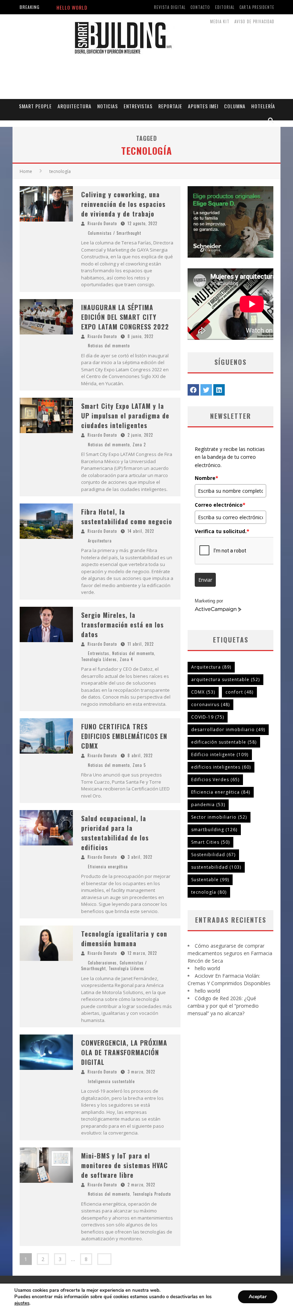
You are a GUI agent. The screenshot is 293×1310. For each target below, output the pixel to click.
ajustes (21, 1303)
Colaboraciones (102, 963)
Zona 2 (139, 444)
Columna (234, 106)
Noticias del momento (109, 345)
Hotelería (263, 106)
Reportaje (170, 106)
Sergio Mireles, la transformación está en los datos (122, 624)
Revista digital (169, 7)
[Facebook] (193, 390)
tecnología (209, 892)
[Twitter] (206, 390)
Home (26, 171)
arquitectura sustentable (225, 679)
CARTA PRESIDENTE (256, 7)
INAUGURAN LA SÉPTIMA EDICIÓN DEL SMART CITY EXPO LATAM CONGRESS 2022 (125, 317)
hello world (207, 968)
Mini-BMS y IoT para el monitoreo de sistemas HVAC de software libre (124, 1165)
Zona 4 (126, 659)
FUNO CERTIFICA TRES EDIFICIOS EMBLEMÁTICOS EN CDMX (124, 736)
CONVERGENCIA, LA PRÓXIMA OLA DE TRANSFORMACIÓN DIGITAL (124, 1052)
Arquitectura (74, 106)
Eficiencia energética (108, 866)
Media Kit (219, 21)
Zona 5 (139, 765)
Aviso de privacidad (254, 21)
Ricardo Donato (102, 223)
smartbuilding (214, 830)
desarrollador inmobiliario (228, 729)
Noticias (107, 106)
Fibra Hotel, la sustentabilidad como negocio (126, 516)
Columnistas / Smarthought (114, 233)
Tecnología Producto (152, 1194)
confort (239, 692)
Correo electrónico (220, 504)
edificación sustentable (224, 742)
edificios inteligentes (221, 767)
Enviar (205, 579)
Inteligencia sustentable (111, 1081)
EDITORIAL (224, 7)
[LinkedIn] (219, 390)
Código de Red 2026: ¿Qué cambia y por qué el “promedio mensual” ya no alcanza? (223, 1006)
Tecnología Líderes (99, 659)
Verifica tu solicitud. (222, 531)
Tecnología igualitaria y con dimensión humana (124, 938)
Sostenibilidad (213, 855)
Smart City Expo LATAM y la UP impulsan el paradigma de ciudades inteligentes (125, 415)
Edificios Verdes (215, 779)
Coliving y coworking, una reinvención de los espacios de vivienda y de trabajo (123, 204)
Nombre (206, 478)
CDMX (203, 692)
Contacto (200, 7)
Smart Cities (210, 842)
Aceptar (258, 1296)
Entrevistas (138, 106)
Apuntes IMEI (203, 106)
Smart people (35, 106)
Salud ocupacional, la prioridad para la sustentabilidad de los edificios (115, 833)
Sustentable (210, 880)
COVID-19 (207, 717)
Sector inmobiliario (219, 817)
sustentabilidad (216, 867)
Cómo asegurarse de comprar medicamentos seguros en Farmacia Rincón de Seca (230, 953)
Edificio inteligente (219, 754)
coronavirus (210, 704)
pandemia (208, 805)
